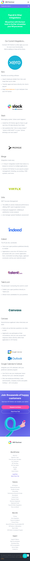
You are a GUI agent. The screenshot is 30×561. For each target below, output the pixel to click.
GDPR (15, 469)
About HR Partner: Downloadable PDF (15, 524)
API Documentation (15, 545)
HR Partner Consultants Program (15, 530)
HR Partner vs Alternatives (15, 526)
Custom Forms (15, 497)
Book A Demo (15, 471)
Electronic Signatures (15, 501)
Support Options (15, 539)
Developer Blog (15, 543)
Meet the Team (15, 457)
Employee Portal (15, 503)
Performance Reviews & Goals (15, 493)
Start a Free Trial (15, 476)
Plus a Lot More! (15, 507)
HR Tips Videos (15, 465)
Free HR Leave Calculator (15, 459)
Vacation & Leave (15, 489)
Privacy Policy (15, 522)
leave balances (10, 89)
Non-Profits (15, 528)
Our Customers (15, 461)
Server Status (15, 547)
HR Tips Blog (15, 463)
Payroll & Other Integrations (15, 505)
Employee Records (15, 487)
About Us (15, 455)
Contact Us (15, 549)
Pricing (15, 516)
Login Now (15, 474)
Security (15, 467)
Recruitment (15, 495)
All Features (15, 485)
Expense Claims (15, 499)
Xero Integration (15, 518)
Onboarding (15, 491)
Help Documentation (15, 541)
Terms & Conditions (15, 520)
